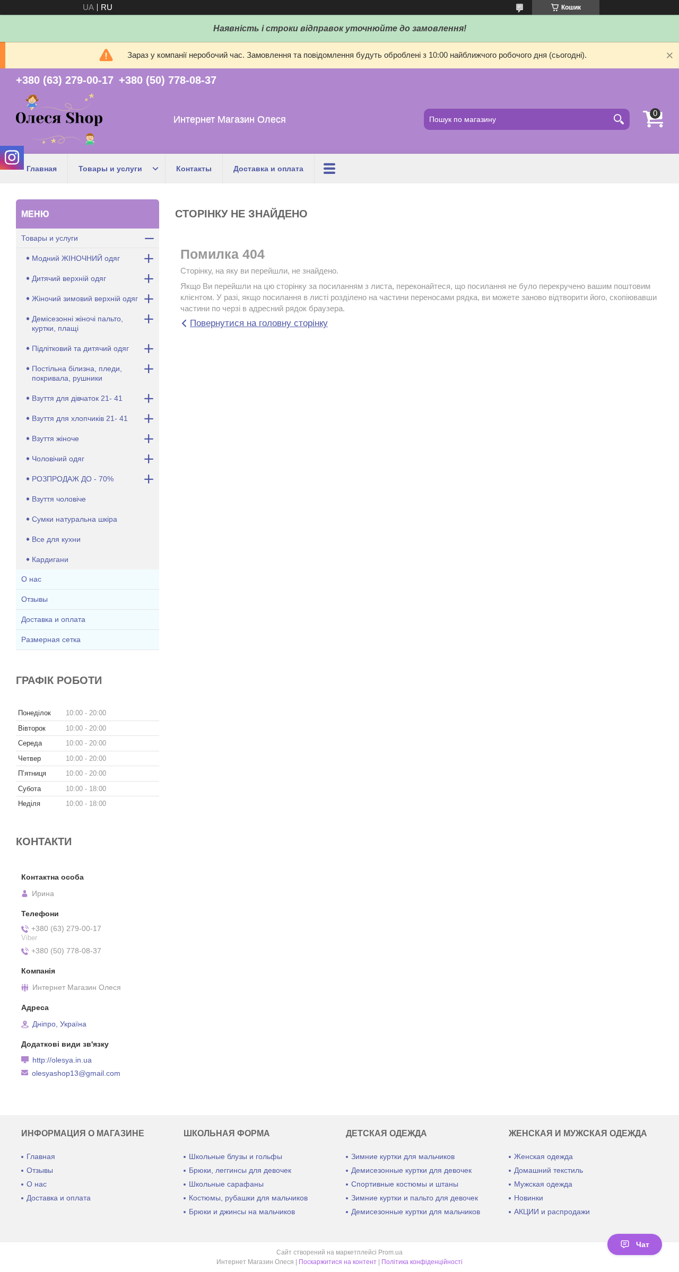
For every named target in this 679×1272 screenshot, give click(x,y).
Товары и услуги (110, 168)
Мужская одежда (543, 1184)
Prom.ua (390, 1252)
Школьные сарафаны (226, 1184)
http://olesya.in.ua (62, 1060)
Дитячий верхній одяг (69, 278)
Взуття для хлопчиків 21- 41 (80, 418)
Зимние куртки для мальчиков (403, 1156)
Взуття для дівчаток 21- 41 (77, 398)
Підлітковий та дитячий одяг (80, 348)
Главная (42, 168)
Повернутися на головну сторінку (259, 323)
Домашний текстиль (548, 1170)
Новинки (528, 1198)
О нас (31, 579)
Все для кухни (56, 539)
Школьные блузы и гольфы (235, 1156)
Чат (642, 1244)
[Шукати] (619, 119)
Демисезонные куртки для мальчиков (415, 1211)
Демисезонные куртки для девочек (411, 1170)
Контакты (194, 168)
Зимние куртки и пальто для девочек (414, 1198)
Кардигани (50, 559)
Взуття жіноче (55, 438)
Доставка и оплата (268, 168)
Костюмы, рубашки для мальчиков (248, 1198)
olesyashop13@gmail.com (76, 1073)
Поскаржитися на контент (338, 1262)
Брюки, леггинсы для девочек (240, 1170)
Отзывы (34, 599)
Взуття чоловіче (59, 499)
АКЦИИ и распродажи (552, 1211)
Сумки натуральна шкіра (74, 519)
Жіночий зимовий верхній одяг (85, 298)
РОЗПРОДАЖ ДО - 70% (73, 479)
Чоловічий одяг (58, 458)
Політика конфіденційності (422, 1262)
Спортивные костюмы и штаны (404, 1184)
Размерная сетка (51, 639)
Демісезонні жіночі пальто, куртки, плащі (77, 323)
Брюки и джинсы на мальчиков (242, 1211)
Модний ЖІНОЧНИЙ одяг (76, 258)
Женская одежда (543, 1156)
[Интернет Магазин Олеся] (59, 119)
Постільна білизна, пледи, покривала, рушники (77, 373)
